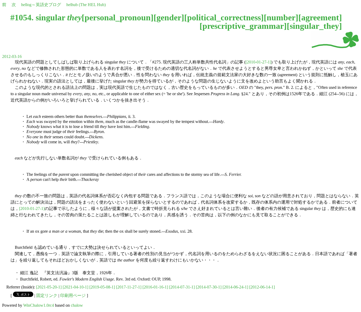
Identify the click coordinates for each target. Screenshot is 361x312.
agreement (320, 17)
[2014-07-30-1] (208, 287)
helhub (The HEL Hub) (86, 4)
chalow (77, 305)
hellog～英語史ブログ (41, 4)
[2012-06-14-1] (262, 287)
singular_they (314, 26)
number (281, 17)
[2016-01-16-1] (155, 287)
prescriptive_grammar (243, 26)
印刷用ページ (73, 295)
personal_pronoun (118, 17)
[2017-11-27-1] (128, 287)
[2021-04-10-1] (75, 287)
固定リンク (46, 295)
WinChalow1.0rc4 (38, 305)
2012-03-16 (12, 56)
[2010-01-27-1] (258, 62)
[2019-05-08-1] (102, 287)
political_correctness (224, 17)
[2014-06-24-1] (235, 287)
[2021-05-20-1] (49, 287)
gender (168, 17)
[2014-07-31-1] (182, 287)
